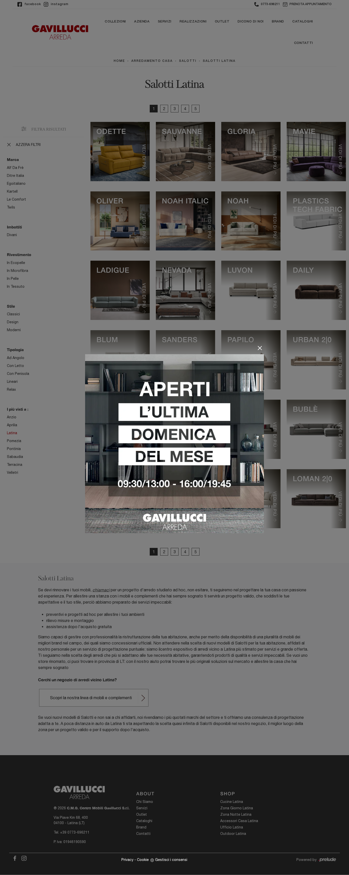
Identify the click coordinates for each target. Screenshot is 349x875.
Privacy (127, 860)
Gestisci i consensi (171, 860)
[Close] (260, 348)
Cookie (143, 860)
